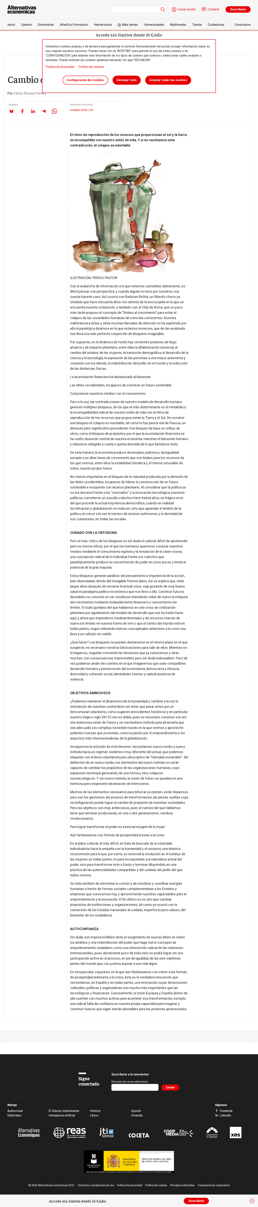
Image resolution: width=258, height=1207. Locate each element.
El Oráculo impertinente (64, 1111)
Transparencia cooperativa (214, 1185)
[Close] (252, 1201)
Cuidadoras (216, 24)
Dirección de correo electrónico (129, 1081)
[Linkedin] (33, 111)
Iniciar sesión (187, 9)
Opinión (26, 24)
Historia (95, 1111)
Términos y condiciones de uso (96, 1185)
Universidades (154, 24)
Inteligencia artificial (62, 1115)
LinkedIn (225, 1115)
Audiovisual (15, 1111)
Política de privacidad (60, 67)
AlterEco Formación (74, 24)
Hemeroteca (103, 24)
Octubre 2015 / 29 (81, 110)
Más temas (130, 24)
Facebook (226, 1111)
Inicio (11, 24)
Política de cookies (91, 67)
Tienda (197, 24)
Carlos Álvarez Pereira (29, 93)
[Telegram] (44, 111)
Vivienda (136, 1115)
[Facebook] (22, 111)
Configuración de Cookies (85, 80)
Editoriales (14, 1115)
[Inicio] (23, 9)
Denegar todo (127, 80)
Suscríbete (238, 9)
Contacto (213, 9)
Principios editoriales (182, 1185)
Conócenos (242, 24)
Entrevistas (46, 24)
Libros (94, 1115)
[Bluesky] (11, 111)
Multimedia (178, 24)
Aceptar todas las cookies (168, 80)
